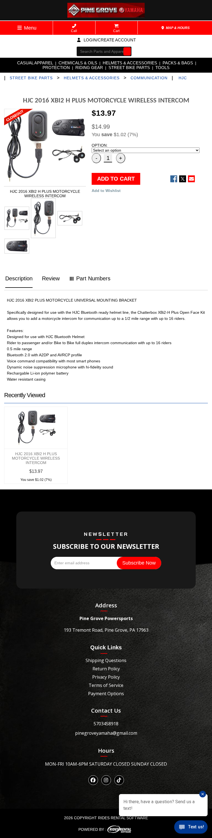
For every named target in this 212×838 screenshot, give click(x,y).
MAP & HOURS (177, 28)
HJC (183, 78)
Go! (125, 51)
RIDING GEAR (89, 67)
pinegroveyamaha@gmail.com (106, 733)
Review (51, 278)
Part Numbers (92, 278)
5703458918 (106, 724)
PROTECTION (56, 67)
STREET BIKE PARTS (129, 67)
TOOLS (162, 67)
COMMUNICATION (149, 78)
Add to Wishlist (106, 190)
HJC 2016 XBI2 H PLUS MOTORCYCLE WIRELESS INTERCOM (36, 458)
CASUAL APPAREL (35, 62)
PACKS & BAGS (178, 62)
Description (19, 278)
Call (74, 31)
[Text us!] (191, 827)
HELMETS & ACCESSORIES (130, 62)
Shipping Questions (106, 660)
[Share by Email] (191, 178)
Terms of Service (106, 685)
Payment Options (106, 693)
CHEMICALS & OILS (78, 62)
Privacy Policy (106, 676)
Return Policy (106, 668)
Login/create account (109, 40)
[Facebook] (93, 780)
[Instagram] (106, 780)
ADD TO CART (116, 179)
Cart (116, 31)
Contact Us (106, 710)
